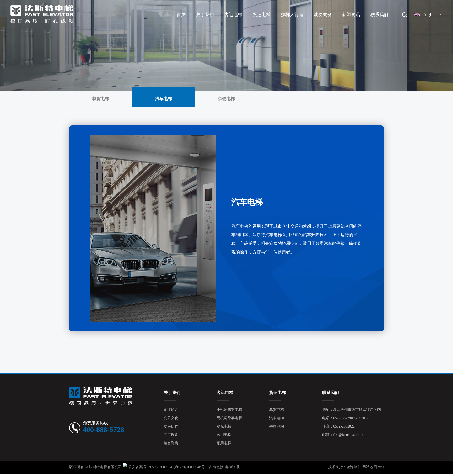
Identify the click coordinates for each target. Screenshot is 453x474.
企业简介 (171, 410)
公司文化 (216, 23)
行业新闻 (362, 23)
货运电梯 (262, 14)
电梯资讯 (232, 467)
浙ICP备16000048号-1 (190, 467)
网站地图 (369, 467)
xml (381, 467)
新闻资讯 (351, 14)
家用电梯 (224, 443)
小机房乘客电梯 (229, 410)
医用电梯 (224, 435)
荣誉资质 (171, 443)
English (429, 14)
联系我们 (379, 14)
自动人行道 (301, 23)
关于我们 (205, 14)
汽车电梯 (273, 23)
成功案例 (323, 14)
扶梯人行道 (292, 14)
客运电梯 (233, 14)
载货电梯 (100, 99)
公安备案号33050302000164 (150, 467)
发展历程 (171, 427)
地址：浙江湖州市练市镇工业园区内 (351, 410)
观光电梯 (224, 427)
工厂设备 (171, 435)
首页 (181, 14)
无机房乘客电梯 (244, 23)
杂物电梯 (226, 99)
